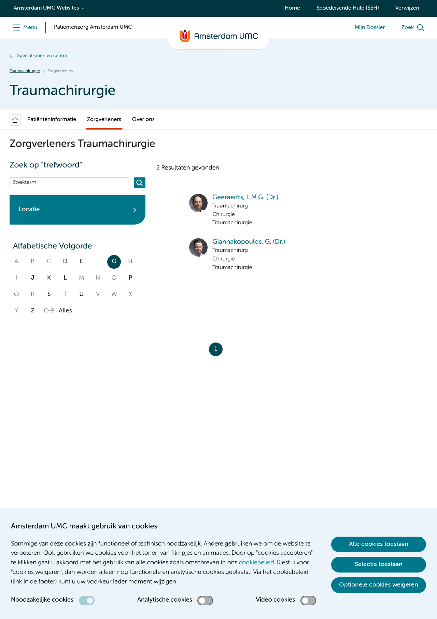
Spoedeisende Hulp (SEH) (347, 8)
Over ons (143, 119)
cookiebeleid (256, 563)
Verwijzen (407, 8)
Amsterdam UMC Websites (46, 8)
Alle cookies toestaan (378, 544)
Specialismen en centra (42, 56)
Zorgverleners (104, 119)
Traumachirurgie (25, 71)
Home (292, 8)
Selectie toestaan (379, 564)
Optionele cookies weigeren (378, 585)
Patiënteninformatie (51, 119)
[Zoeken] (139, 182)
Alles (65, 311)
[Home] (15, 120)
